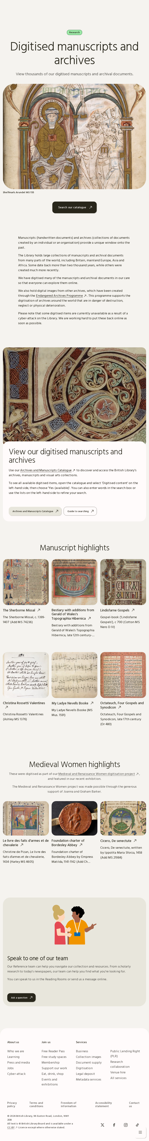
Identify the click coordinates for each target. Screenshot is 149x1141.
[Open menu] (140, 1132)
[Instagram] (125, 1125)
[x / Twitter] (102, 1125)
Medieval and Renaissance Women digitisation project (96, 774)
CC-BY (11, 1127)
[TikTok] (137, 1125)
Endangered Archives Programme (59, 295)
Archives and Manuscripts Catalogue (46, 470)
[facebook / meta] (114, 1125)
